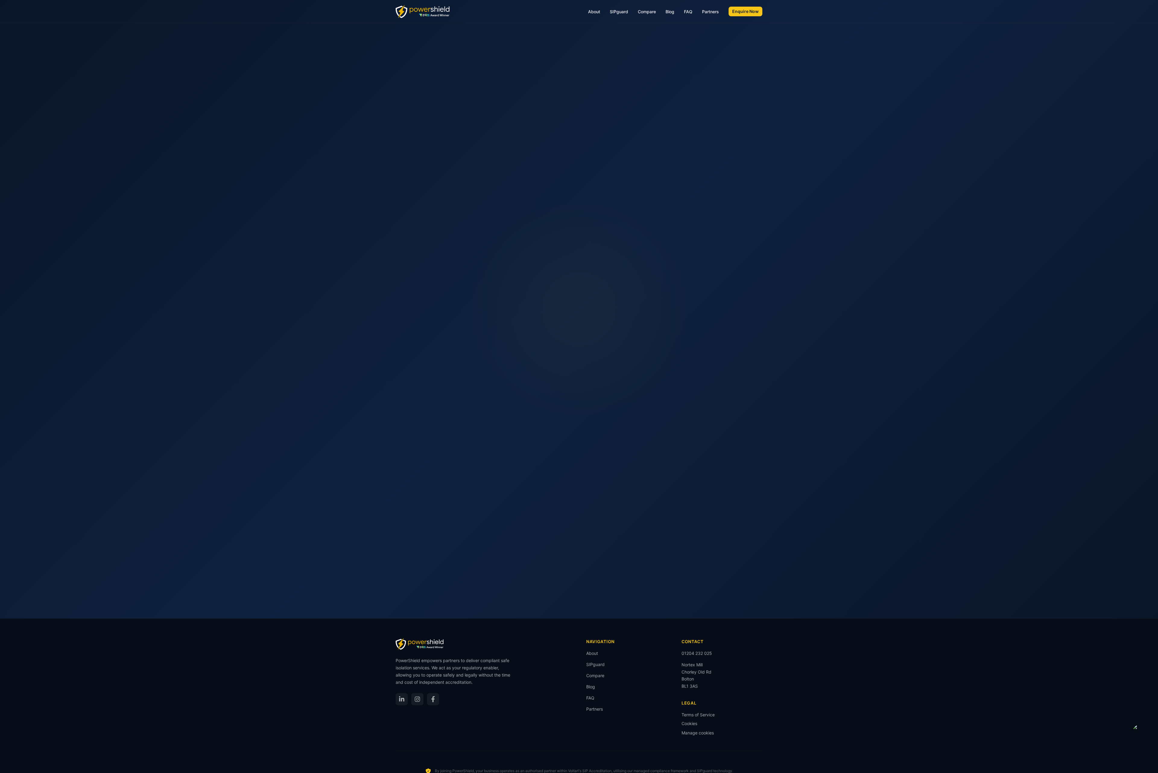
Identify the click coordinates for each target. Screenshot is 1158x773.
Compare (647, 11)
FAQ (688, 11)
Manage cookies (698, 732)
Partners (710, 11)
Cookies (689, 723)
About (594, 11)
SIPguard (619, 11)
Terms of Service (698, 714)
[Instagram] (417, 699)
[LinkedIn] (402, 699)
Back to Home (579, 367)
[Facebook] (433, 699)
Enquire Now (745, 11)
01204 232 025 (697, 653)
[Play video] (1141, 733)
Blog (670, 11)
